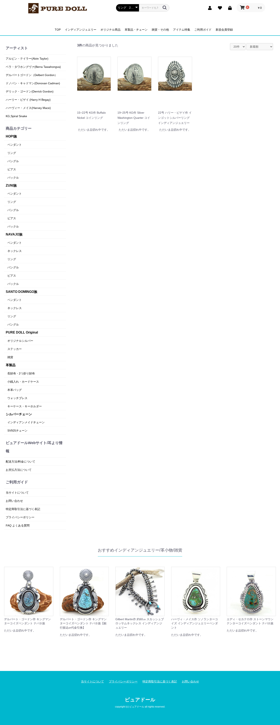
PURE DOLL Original (22, 332)
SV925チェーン (17, 430)
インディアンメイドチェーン (26, 422)
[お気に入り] (218, 7)
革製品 (11, 365)
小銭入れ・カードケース (23, 381)
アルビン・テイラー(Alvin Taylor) (27, 58)
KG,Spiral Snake (16, 116)
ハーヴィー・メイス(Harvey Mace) (28, 108)
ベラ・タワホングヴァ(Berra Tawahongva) (33, 66)
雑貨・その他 (160, 29)
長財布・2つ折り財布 (21, 373)
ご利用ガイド (203, 29)
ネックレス (14, 251)
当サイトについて (17, 492)
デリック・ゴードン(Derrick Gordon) (29, 91)
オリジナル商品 (110, 29)
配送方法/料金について (20, 461)
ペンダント (14, 144)
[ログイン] (228, 7)
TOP (58, 29)
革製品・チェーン (136, 29)
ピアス (11, 169)
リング (11, 153)
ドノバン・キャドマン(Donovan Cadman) (33, 83)
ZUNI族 (11, 185)
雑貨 (10, 357)
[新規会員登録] (208, 7)
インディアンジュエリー (80, 29)
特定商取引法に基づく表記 (23, 509)
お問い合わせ (14, 500)
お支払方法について (19, 469)
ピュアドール (140, 699)
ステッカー (14, 349)
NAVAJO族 (14, 234)
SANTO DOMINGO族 (21, 291)
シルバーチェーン (19, 414)
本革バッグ (14, 389)
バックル (13, 177)
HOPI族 (11, 136)
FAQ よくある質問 (18, 525)
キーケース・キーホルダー (24, 406)
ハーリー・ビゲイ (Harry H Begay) (28, 99)
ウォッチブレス (17, 398)
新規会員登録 (224, 29)
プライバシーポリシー (20, 517)
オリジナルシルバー (20, 340)
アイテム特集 (181, 29)
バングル (13, 161)
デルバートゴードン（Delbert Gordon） (31, 75)
